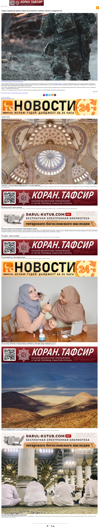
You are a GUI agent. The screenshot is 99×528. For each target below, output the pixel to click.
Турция (9, 92)
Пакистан (5, 92)
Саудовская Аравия (14, 92)
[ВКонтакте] (47, 95)
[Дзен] (55, 95)
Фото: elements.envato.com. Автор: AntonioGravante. (12, 81)
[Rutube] (44, 95)
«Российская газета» (56, 83)
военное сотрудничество (23, 92)
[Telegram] (49, 95)
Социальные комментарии (7, 98)
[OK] (52, 95)
